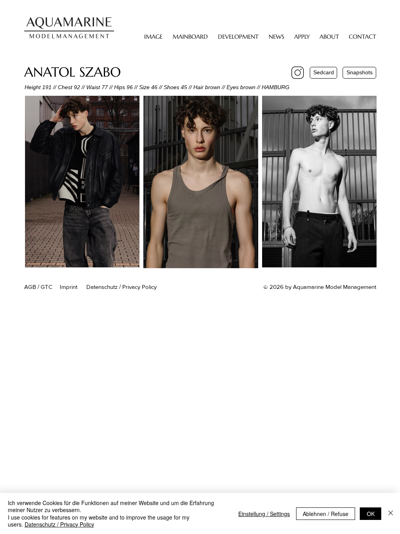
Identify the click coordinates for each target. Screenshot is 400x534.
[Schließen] (390, 513)
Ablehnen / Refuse (325, 514)
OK (371, 514)
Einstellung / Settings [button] (264, 514)
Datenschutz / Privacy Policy (59, 524)
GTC (46, 286)
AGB (30, 286)
